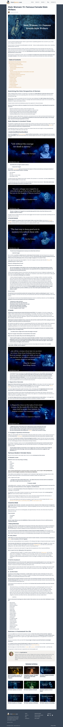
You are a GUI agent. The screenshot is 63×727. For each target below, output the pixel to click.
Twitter (27, 646)
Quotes (42, 2)
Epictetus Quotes (38, 713)
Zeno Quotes (37, 718)
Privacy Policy (53, 725)
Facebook (33, 646)
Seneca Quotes (37, 716)
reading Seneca (37, 544)
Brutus (48, 260)
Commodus (15, 169)
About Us (37, 2)
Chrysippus (19, 436)
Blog (48, 2)
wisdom (30, 430)
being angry (43, 552)
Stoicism (50, 125)
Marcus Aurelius (22, 134)
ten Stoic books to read (37, 500)
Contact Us (53, 2)
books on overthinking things (24, 500)
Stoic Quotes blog (35, 644)
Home (32, 2)
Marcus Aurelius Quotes (39, 715)
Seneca (9, 539)
